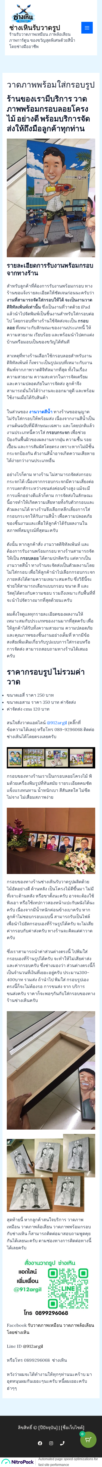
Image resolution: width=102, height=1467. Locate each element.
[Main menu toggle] (87, 27)
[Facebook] (40, 1443)
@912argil (57, 722)
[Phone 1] (62, 1443)
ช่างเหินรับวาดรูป (34, 27)
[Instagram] (51, 1443)
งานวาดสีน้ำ (40, 411)
